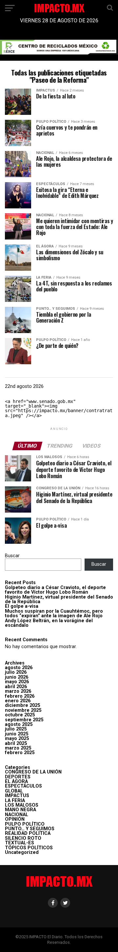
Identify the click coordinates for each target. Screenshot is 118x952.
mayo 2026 (17, 682)
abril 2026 (16, 686)
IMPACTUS (17, 795)
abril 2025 (16, 743)
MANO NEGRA (20, 810)
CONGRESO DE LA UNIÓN (33, 772)
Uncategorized (22, 852)
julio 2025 (16, 729)
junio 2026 (16, 677)
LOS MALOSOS (21, 805)
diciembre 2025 (22, 705)
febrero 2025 (19, 752)
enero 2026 (17, 701)
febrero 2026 (19, 696)
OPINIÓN (15, 819)
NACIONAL (16, 814)
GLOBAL (14, 791)
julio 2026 (16, 672)
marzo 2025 (18, 748)
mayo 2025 (17, 738)
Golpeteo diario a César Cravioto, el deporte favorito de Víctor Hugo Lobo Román (55, 590)
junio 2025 (16, 734)
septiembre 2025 (24, 720)
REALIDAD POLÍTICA (27, 833)
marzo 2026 (18, 691)
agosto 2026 (18, 667)
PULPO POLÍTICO (25, 824)
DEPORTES (17, 777)
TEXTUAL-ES (19, 843)
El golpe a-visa (21, 606)
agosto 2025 (18, 724)
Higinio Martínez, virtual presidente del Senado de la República (59, 599)
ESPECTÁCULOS (23, 786)
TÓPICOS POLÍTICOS (29, 848)
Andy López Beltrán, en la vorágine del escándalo (49, 623)
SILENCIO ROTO (23, 838)
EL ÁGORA (16, 781)
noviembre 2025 (23, 710)
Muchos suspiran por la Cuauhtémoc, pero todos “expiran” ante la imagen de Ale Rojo (54, 613)
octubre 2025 (20, 715)
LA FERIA (15, 800)
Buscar (12, 556)
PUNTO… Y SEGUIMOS (29, 829)
